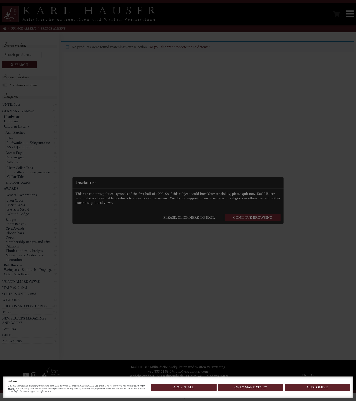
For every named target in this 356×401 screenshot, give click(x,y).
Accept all (183, 387)
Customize (317, 387)
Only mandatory (250, 387)
